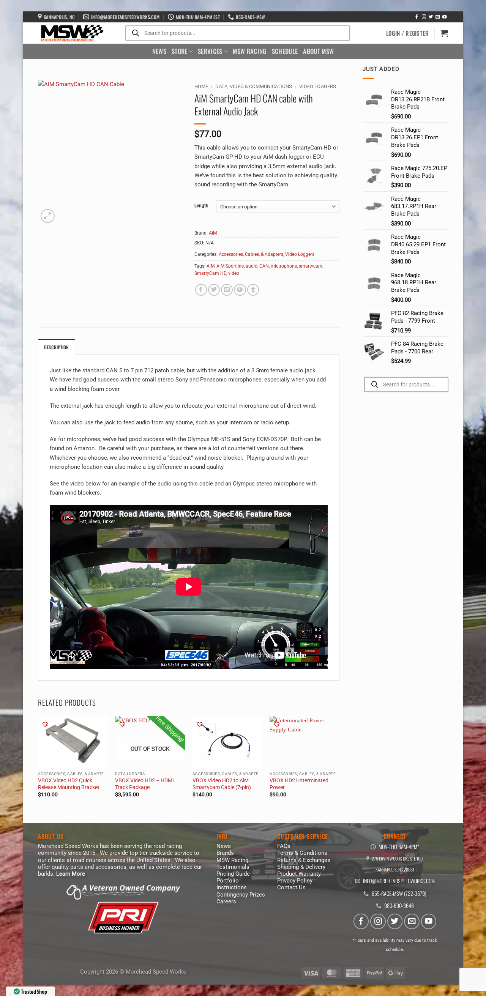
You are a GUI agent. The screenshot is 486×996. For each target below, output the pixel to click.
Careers (226, 901)
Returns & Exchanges (303, 860)
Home (201, 86)
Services (210, 51)
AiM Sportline (230, 266)
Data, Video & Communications (253, 86)
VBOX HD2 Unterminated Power (299, 783)
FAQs (283, 846)
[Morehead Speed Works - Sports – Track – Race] (71, 33)
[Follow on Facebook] (417, 17)
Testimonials (232, 867)
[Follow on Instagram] (424, 17)
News (159, 51)
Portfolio (227, 880)
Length (201, 205)
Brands (225, 852)
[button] (407, 33)
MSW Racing (249, 51)
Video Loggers (317, 86)
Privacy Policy (294, 880)
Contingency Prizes (240, 894)
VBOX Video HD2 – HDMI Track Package (144, 783)
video (233, 273)
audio (251, 266)
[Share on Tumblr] (253, 290)
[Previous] (38, 763)
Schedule (285, 51)
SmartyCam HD (210, 273)
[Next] (339, 763)
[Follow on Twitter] (431, 17)
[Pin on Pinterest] (240, 290)
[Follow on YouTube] (444, 17)
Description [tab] (56, 347)
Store (180, 51)
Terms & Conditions (302, 852)
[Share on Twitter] (214, 290)
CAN (264, 266)
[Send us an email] (438, 17)
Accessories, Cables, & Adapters (251, 254)
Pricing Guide (233, 873)
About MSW (318, 51)
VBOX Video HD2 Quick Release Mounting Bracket (68, 783)
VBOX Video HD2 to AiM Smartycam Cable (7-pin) (222, 783)
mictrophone (284, 266)
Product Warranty (299, 873)
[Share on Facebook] (201, 290)
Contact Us (291, 887)
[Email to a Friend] (227, 290)
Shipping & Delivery (301, 867)
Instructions (231, 887)
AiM (213, 233)
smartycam (310, 266)
